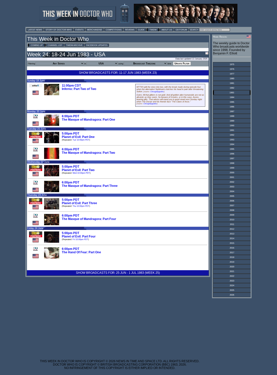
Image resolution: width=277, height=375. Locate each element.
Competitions (114, 30)
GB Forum (181, 30)
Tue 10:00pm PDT (81, 140)
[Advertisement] (120, 326)
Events (79, 30)
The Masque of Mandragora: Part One (88, 119)
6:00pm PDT (70, 116)
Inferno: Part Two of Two (79, 89)
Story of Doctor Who (59, 30)
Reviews (129, 30)
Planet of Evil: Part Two (78, 170)
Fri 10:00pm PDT (80, 239)
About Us (166, 30)
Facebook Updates (96, 45)
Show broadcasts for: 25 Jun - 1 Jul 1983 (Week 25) (118, 272)
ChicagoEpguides (157, 92)
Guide (141, 30)
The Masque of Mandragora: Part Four (89, 219)
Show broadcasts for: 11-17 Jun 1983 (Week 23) (118, 72)
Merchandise (94, 30)
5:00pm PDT (70, 133)
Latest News (35, 30)
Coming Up (37, 45)
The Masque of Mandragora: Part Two (88, 152)
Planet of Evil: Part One (78, 136)
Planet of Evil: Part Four (79, 236)
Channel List (55, 45)
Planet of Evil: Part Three (79, 203)
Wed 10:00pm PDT (81, 173)
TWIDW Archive (74, 45)
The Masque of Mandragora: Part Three (90, 185)
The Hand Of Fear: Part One (81, 252)
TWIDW (153, 30)
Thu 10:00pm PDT (81, 206)
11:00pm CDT (71, 85)
